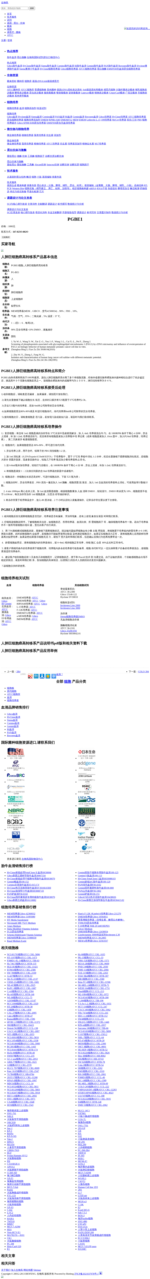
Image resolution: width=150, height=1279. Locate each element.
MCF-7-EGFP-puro (87, 1246)
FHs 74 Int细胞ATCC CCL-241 (93, 1013)
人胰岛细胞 (84, 1184)
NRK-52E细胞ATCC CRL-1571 (93, 960)
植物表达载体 (101, 92)
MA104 (10, 1144)
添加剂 (57, 135)
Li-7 (80, 1192)
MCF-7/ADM (84, 1172)
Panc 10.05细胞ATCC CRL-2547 (23, 1071)
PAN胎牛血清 (111, 66)
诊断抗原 (49, 156)
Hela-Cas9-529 (14, 1246)
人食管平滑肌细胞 (16, 1147)
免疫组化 (112, 188)
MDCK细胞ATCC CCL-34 (20, 1083)
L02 (80, 1136)
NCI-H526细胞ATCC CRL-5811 (23, 1086)
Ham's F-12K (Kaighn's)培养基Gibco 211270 (99, 913)
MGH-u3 (82, 1201)
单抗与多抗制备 (18, 191)
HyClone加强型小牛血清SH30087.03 (25, 891)
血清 (21, 108)
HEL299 (82, 1144)
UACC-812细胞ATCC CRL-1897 (23, 1031)
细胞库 (28, 81)
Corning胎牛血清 (65, 66)
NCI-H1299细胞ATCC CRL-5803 (23, 1089)
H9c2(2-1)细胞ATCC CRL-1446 (93, 1022)
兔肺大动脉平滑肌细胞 (18, 1184)
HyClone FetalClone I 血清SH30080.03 (97, 878)
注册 (3, 40)
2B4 (18, 671)
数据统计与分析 (76, 204)
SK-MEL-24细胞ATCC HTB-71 (93, 985)
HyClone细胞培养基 (50, 69)
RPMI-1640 (54, 120)
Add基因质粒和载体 (92, 89)
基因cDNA (37, 81)
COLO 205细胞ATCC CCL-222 (93, 1086)
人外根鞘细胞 (85, 1147)
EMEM (82, 120)
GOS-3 (81, 1164)
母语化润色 (41, 212)
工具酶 (31, 156)
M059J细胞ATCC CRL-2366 (92, 1043)
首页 (9, 14)
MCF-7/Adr (12, 1187)
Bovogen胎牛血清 (127, 66)
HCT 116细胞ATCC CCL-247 (92, 1006)
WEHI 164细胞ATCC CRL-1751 (94, 988)
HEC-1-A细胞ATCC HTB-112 (93, 1016)
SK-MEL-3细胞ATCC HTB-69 (93, 1083)
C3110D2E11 (13, 1164)
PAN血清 (60, 116)
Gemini (8, 603)
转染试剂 (41, 108)
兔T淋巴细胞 (13, 1175)
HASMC (82, 1249)
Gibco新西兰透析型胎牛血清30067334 (26, 875)
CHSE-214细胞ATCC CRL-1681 (23, 982)
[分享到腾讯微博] (36, 676)
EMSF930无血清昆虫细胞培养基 (123, 69)
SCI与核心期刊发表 (17, 204)
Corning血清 (48, 116)
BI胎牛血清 (80, 66)
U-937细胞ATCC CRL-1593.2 (92, 1034)
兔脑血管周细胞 (15, 1181)
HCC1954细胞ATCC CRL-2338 (22, 1040)
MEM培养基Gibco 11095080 (21, 916)
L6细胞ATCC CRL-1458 (19, 1010)
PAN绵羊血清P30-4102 (89, 885)
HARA (10, 1218)
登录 (9, 40)
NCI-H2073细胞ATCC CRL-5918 (23, 1093)
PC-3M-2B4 (84, 1150)
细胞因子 (40, 156)
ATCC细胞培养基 (88, 69)
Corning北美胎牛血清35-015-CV (23, 885)
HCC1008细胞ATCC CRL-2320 (22, 1003)
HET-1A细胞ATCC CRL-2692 (22, 1096)
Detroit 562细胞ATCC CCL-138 (22, 1028)
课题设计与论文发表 (19, 197)
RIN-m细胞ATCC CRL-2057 (92, 1025)
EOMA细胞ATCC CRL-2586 (21, 970)
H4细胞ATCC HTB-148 (89, 1102)
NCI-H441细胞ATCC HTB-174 (22, 1049)
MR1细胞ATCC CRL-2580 (91, 979)
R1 (8, 1249)
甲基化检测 (33, 191)
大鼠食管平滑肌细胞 (17, 1119)
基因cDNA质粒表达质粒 (69, 89)
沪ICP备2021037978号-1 (86, 1274)
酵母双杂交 (123, 188)
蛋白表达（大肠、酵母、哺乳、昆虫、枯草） (60, 185)
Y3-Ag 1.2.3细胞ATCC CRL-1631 (94, 1003)
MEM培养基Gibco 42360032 (21, 913)
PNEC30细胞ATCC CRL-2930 (93, 967)
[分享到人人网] (42, 676)
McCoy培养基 (119, 120)
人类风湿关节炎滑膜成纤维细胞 (94, 1235)
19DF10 (82, 1153)
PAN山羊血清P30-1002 (89, 891)
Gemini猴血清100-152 (18, 881)
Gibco (4, 601)
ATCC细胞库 (27, 89)
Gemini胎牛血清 (95, 66)
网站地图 (28, 1270)
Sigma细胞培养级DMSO (72, 616)
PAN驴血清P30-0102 (17, 894)
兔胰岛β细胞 (84, 1122)
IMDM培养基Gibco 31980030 (21, 938)
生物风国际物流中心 (32, 859)
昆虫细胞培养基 (15, 120)
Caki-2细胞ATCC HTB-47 (20, 1016)
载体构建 (21, 185)
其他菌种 (51, 89)
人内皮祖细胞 (14, 1215)
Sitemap (37, 1270)
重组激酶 (21, 164)
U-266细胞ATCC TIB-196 (90, 1000)
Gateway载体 (87, 92)
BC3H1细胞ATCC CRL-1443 (21, 1046)
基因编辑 (47, 177)
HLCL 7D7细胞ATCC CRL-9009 (23, 1068)
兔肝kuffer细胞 (85, 1218)
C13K (81, 1204)
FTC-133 (11, 1195)
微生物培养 (13, 140)
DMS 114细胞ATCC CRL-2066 (93, 970)
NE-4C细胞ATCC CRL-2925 (21, 985)
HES (9, 1229)
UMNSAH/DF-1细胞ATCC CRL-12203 (97, 1089)
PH (8, 1161)
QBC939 (11, 1122)
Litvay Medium (85, 929)
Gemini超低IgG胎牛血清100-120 (94, 881)
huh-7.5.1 (82, 1212)
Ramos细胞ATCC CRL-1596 (21, 1019)
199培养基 (106, 120)
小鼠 (39, 177)
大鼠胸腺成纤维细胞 (17, 1192)
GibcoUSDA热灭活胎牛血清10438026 (97, 897)
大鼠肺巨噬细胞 (86, 1170)
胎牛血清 (11, 57)
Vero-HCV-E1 (14, 1232)
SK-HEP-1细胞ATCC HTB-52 (93, 1049)
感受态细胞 (109, 89)
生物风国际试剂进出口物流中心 (43, 57)
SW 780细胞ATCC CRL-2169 (21, 973)
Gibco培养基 (105, 116)
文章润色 (32, 204)
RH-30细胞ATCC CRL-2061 (92, 1074)
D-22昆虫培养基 (15, 931)
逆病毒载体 (74, 92)
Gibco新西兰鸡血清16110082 (21, 900)
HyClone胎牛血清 (32, 66)
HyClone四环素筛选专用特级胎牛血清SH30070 (31, 897)
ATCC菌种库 (13, 89)
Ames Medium (14, 926)
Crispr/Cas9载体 (117, 92)
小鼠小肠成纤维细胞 (88, 1116)
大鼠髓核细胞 (14, 1158)
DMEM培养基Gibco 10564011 (93, 916)
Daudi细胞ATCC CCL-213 (91, 991)
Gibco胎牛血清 (14, 66)
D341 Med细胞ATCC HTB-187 (93, 976)
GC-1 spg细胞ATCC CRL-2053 (22, 1059)
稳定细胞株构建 (80, 188)
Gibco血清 (12, 116)
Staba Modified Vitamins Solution (22, 929)
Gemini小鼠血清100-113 (90, 875)
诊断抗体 (59, 156)
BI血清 (68, 116)
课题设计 (52, 204)
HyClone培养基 (120, 116)
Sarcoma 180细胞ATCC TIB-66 (93, 1028)
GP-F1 (10, 1178)
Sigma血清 (36, 116)
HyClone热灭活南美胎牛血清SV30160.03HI (29, 888)
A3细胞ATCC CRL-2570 (19, 1065)
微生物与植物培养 (18, 129)
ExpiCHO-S (84, 1210)
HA (79, 1133)
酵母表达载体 (22, 92)
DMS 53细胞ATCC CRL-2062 (93, 1105)
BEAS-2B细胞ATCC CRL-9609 (93, 963)
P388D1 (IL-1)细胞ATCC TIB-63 (23, 960)
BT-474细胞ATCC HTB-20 (91, 1040)
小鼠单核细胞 (14, 1204)
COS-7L (82, 1119)
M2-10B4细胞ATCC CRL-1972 (93, 994)
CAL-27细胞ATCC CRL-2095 (21, 1013)
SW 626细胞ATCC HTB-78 (91, 1062)
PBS (139, 120)
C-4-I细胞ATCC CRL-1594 (20, 991)
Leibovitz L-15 (93, 120)
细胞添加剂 (30, 108)
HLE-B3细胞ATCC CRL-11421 (22, 967)
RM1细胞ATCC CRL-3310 (91, 1071)
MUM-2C (82, 1161)
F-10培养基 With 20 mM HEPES (94, 926)
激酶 (19, 156)
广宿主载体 (131, 92)
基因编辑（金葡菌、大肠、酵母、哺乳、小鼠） (109, 185)
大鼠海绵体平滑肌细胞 (18, 1198)
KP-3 (9, 1131)
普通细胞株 (40, 89)
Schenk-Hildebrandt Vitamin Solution (24, 935)
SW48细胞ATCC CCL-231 (91, 1019)
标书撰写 (62, 204)
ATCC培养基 (52, 143)
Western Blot (18, 188)
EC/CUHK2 (84, 1238)
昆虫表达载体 (36, 92)
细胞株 (10, 688)
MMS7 (10, 1224)
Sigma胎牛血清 (48, 66)
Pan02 (10, 1190)
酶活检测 (134, 188)
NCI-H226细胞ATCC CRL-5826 (94, 1053)
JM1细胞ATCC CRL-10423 (20, 1025)
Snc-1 (9, 1128)
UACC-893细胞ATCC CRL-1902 (94, 1010)
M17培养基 (100, 143)
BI (3, 603)
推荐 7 (59, 674)
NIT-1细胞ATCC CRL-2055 (20, 1034)
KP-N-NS (11, 1136)
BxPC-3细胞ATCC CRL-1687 (21, 988)
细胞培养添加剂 (32, 120)
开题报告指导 (69, 212)
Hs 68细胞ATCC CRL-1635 (91, 954)
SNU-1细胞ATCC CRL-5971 (21, 1099)
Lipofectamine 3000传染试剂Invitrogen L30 (99, 934)
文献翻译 (42, 204)
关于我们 (6, 1270)
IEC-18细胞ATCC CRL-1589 (92, 1080)
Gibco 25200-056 (68, 631)
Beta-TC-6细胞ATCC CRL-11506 (94, 982)
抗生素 (49, 135)
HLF (9, 1153)
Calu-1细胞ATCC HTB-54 (91, 1065)
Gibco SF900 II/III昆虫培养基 (31, 123)
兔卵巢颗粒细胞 (15, 1201)
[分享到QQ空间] (47, 676)
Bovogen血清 (91, 116)
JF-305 (81, 1155)
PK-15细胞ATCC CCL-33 (90, 957)
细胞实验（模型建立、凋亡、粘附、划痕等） (48, 188)
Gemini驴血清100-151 (89, 894)
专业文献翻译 (55, 212)
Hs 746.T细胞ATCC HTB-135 (21, 963)
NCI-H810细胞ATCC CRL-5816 (23, 1037)
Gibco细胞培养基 (69, 69)
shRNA (92, 188)
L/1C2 (10, 1212)
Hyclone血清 (24, 116)
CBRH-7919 (13, 1150)
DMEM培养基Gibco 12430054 (93, 931)
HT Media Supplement (17, 920)
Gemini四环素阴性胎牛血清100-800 (96, 888)
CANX (81, 1244)
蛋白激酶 (21, 57)
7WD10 (11, 1221)
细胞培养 (12, 102)
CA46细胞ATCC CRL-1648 (20, 1102)
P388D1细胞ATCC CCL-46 (91, 1077)
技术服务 (12, 170)
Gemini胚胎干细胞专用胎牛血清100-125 (98, 872)
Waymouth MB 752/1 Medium (21, 923)
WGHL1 (82, 1178)
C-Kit (9, 1210)
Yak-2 (10, 1139)
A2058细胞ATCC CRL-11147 (21, 1000)
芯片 (41, 191)
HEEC (81, 1158)
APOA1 (11, 1167)
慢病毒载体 (62, 92)
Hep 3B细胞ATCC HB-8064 (91, 1056)
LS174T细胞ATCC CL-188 (91, 1096)
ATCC (5, 609)
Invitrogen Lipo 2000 (70, 605)
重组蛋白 (11, 156)
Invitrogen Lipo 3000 (70, 608)
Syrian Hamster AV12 (17, 1155)
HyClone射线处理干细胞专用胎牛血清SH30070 (31, 878)
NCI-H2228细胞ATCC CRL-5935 (94, 1099)
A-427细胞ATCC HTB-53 (19, 976)
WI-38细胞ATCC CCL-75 (19, 997)
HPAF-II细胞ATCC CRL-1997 (22, 1080)
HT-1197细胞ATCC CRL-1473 (22, 957)
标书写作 (91, 212)
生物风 (4, 2)
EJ (79, 1207)
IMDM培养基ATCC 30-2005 (92, 938)
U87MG (82, 1113)
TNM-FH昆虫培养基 (88, 923)
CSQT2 (81, 1181)
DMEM (44, 120)
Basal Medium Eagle (16, 941)
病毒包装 (57, 177)
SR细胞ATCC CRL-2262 (90, 1068)
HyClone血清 (13, 717)
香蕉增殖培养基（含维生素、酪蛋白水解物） (101, 920)
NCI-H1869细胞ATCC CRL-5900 (23, 1043)
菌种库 (20, 81)
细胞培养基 (13, 108)
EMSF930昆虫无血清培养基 (61, 123)
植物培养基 (27, 135)
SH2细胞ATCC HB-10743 (91, 1059)
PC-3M (10, 1244)
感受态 (55, 81)
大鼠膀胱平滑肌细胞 (17, 1170)
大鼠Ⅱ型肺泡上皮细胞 (18, 1125)
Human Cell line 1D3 (88, 1187)
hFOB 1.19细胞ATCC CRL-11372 (23, 1022)
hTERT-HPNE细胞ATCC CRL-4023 (95, 1093)
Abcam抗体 (40, 164)
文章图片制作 (104, 212)
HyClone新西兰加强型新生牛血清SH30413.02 (101, 900)
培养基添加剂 (75, 143)
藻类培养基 (40, 135)
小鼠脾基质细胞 (86, 1139)
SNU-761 (11, 1113)
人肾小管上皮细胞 (87, 1229)
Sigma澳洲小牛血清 (29, 69)
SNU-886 (82, 1221)
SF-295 (81, 1142)
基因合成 (11, 185)
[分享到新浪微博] (30, 676)
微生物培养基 (14, 135)
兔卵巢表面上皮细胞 (17, 1110)
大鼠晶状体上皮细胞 (88, 1198)
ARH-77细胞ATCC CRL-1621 (22, 1062)
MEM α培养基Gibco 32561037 (93, 941)
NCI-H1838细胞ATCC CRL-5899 (94, 1031)
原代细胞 (11, 691)
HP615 (10, 1142)
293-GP (81, 1128)
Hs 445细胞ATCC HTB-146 (20, 994)
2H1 (80, 1190)
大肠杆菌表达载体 (125, 89)
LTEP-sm (82, 1195)
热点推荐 (12, 51)
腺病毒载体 (50, 92)
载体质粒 (11, 81)
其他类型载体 (22, 96)
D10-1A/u (82, 1226)
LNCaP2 (82, 1224)
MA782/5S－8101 (15, 1235)
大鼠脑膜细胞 (14, 1241)
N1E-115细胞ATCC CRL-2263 (93, 973)
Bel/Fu (10, 1133)
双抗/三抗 (132, 120)
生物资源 (12, 75)
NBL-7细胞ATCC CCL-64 (91, 1037)
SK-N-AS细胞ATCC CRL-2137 (22, 979)
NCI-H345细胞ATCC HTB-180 (93, 997)
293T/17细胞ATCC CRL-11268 (22, 1077)
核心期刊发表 (28, 212)
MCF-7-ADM (13, 1226)
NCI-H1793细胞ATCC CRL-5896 (23, 954)
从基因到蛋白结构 (16, 177)
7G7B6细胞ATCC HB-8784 (20, 1074)
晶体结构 (139, 185)
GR (79, 1131)
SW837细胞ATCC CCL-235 (20, 1056)
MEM (75, 120)
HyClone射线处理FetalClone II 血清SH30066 (29, 872)
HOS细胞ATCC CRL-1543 (20, 1105)
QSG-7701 (83, 1125)
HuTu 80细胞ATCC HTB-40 (21, 1053)
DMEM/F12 (66, 120)
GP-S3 (10, 1207)
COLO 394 (143, 671)
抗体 (24, 156)
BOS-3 (81, 1215)
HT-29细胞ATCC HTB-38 (20, 1006)
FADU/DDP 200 (86, 1232)
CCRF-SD (12, 1172)
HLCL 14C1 (84, 1110)
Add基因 (47, 81)
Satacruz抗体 (53, 164)
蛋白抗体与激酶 (17, 149)
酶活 (28, 177)
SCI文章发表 (13, 212)
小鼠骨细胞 (84, 1241)
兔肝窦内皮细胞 (86, 1166)
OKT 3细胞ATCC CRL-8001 (92, 1046)
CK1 (9, 1238)
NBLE (10, 1116)
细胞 (34, 177)
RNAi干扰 (102, 188)
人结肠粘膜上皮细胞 (88, 1175)
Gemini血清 (78, 116)
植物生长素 (88, 143)
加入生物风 (17, 1270)
